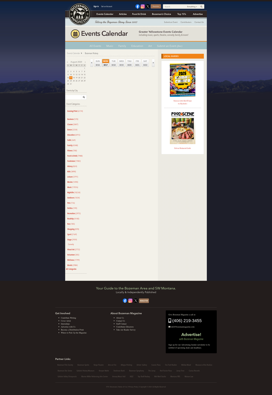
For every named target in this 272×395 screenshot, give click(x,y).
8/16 (98, 63)
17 (71, 78)
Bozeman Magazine (79, 14)
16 (68, 78)
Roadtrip (73, 218)
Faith (71, 140)
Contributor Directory (125, 326)
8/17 (105, 63)
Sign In (96, 6)
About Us (120, 317)
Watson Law (189, 376)
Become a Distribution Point (72, 329)
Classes (72, 124)
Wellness (73, 260)
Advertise (198, 14)
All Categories (71, 269)
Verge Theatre (99, 365)
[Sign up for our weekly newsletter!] (144, 300)
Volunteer (73, 254)
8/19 (121, 63)
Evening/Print (75, 111)
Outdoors (73, 197)
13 (79, 75)
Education (137, 46)
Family (122, 46)
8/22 (145, 63)
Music (109, 46)
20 (79, 78)
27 (79, 81)
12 (76, 75)
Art (150, 46)
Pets (71, 203)
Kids (71, 171)
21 (82, 78)
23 (68, 81)
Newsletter (156, 6)
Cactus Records (194, 370)
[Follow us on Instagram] (143, 6)
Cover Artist (66, 320)
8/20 (129, 63)
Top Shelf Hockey (144, 376)
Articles (123, 14)
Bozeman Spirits (83, 365)
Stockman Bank (119, 370)
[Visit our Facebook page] (137, 6)
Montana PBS (175, 376)
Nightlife (73, 192)
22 (84, 78)
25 (74, 81)
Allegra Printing (126, 365)
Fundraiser (74, 161)
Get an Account (106, 6)
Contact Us (199, 22)
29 (84, 81)
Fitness (72, 150)
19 (76, 78)
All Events (95, 46)
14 (82, 75)
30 (68, 84)
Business (72, 119)
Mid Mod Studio (160, 376)
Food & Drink (139, 14)
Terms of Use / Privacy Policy (128, 387)
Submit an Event (171, 22)
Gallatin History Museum (85, 370)
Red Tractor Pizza (166, 370)
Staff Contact (121, 323)
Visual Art (73, 249)
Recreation (74, 213)
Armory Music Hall (118, 376)
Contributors (186, 22)
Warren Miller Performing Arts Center (94, 376)
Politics (72, 208)
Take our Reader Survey (126, 329)
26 (76, 81)
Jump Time (180, 370)
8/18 (114, 63)
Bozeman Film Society (65, 365)
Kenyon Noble (104, 370)
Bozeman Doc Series (65, 370)
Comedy (71, 244)
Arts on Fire (112, 365)
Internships (65, 323)
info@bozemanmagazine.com (183, 326)
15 (84, 75)
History (72, 166)
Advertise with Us (68, 326)
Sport (72, 234)
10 (71, 75)
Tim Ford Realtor (171, 365)
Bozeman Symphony (136, 370)
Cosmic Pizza (156, 365)
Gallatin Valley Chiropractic (67, 376)
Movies (72, 182)
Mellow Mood (186, 365)
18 (74, 78)
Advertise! (191, 336)
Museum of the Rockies (204, 365)
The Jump (151, 370)
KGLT (131, 376)
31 (71, 84)
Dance (72, 129)
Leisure (72, 176)
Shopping (73, 229)
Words (72, 265)
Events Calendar (104, 14)
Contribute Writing (68, 317)
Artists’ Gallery (142, 365)
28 (82, 81)
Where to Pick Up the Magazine (74, 332)
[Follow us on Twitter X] (148, 6)
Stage (72, 239)
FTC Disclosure (111, 387)
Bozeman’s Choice (161, 14)
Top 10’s (181, 14)
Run (71, 224)
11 (74, 75)
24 (71, 81)
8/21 (137, 63)
